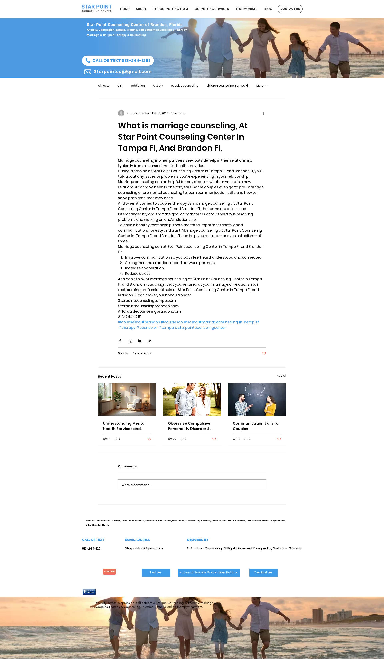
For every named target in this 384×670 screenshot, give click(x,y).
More (259, 86)
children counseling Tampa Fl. (227, 86)
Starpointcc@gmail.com (144, 548)
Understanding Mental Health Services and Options (124, 426)
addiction (138, 86)
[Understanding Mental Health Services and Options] (127, 399)
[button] (118, 61)
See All (281, 376)
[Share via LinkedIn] (139, 341)
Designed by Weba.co (270, 548)
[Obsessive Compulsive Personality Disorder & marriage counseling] (192, 399)
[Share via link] (149, 341)
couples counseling (184, 86)
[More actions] (263, 113)
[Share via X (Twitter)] (130, 341)
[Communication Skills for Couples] (257, 399)
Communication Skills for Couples (256, 426)
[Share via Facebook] (120, 341)
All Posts (103, 86)
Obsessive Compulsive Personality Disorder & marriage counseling (189, 426)
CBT (120, 86)
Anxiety (158, 86)
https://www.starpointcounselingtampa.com (297, 523)
